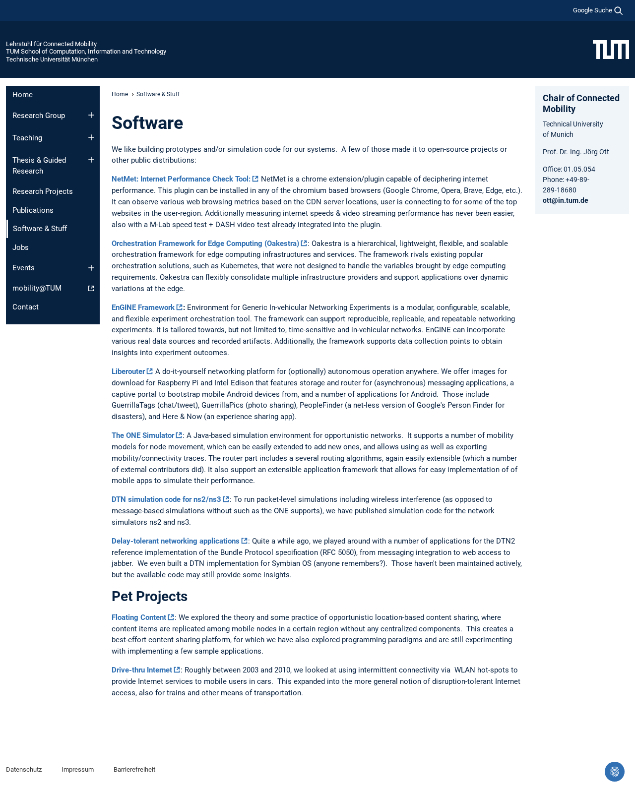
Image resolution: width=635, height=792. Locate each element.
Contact (25, 307)
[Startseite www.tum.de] (611, 49)
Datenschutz (24, 769)
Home (22, 94)
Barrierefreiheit (134, 769)
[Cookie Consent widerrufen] (615, 772)
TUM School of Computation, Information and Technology (86, 51)
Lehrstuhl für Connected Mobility (51, 44)
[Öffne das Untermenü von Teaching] (91, 137)
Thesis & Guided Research (39, 166)
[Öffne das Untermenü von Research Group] (91, 115)
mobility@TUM (37, 288)
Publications (33, 210)
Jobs (20, 247)
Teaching (27, 137)
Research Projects (42, 191)
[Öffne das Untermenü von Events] (91, 268)
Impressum (78, 769)
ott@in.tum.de (565, 200)
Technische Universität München (52, 59)
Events (23, 267)
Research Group (38, 115)
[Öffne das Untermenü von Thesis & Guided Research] (91, 160)
